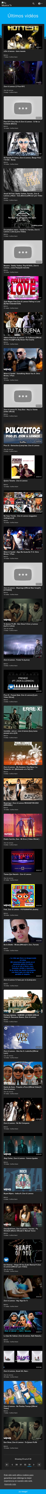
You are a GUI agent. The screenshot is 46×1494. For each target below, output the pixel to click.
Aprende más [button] (10, 1484)
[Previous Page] (12, 1465)
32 (25, 1465)
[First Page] (7, 1465)
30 (17, 1465)
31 (21, 1465)
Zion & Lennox (8, 90)
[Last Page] (39, 1465)
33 (29, 1465)
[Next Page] (34, 1465)
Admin (6, 55)
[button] (40, 3)
